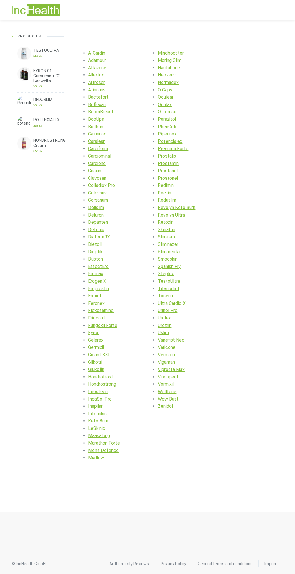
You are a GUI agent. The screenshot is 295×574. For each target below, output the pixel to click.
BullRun (95, 126)
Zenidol (165, 406)
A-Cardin (96, 53)
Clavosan (97, 178)
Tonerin (165, 296)
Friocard (96, 318)
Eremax (95, 273)
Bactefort (98, 97)
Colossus (97, 193)
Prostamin (168, 163)
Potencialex (170, 141)
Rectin (164, 193)
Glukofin (96, 369)
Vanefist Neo (171, 340)
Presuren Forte (173, 148)
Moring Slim (169, 60)
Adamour (97, 60)
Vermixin (166, 354)
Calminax (97, 134)
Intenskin (97, 413)
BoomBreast (101, 111)
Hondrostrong (102, 384)
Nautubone (169, 67)
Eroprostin (98, 288)
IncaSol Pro (100, 399)
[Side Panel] (276, 10)
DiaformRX (99, 237)
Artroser (96, 82)
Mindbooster (171, 53)
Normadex (168, 82)
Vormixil (166, 384)
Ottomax (167, 111)
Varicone (166, 347)
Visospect (168, 377)
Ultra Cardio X (172, 303)
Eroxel (94, 296)
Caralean (96, 141)
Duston (95, 259)
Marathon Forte (104, 443)
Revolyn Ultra (171, 215)
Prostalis (167, 156)
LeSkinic (96, 428)
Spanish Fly (169, 266)
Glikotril (95, 362)
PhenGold (167, 126)
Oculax (165, 104)
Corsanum (98, 200)
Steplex (166, 273)
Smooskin (167, 259)
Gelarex (95, 340)
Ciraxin (94, 170)
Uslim (163, 332)
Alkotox (96, 75)
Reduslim (167, 200)
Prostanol (168, 170)
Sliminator (168, 237)
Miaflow (96, 457)
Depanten (98, 222)
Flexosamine (101, 310)
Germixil (96, 347)
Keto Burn (98, 421)
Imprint (271, 563)
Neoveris (167, 75)
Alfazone (97, 67)
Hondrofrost (100, 377)
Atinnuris (96, 90)
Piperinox (167, 134)
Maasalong (99, 435)
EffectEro (98, 266)
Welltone (167, 391)
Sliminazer (168, 244)
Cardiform (98, 148)
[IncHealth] (36, 10)
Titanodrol (168, 288)
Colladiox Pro (101, 185)
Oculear (165, 97)
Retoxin (165, 222)
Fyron (93, 332)
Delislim (96, 207)
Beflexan (97, 104)
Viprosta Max (171, 369)
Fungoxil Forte (102, 325)
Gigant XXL (99, 354)
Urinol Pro (167, 310)
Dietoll (95, 244)
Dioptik (95, 252)
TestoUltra (169, 281)
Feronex (96, 303)
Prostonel (168, 178)
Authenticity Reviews (129, 563)
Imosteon (98, 391)
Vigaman (166, 362)
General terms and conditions (225, 563)
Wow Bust (168, 399)
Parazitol (167, 119)
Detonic (96, 229)
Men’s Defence (103, 450)
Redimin (166, 185)
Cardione (97, 163)
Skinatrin (166, 229)
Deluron (96, 215)
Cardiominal (99, 156)
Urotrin (164, 325)
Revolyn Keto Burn (176, 207)
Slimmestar (169, 252)
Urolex (164, 318)
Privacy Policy (173, 563)
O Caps (165, 90)
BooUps (96, 119)
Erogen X (97, 281)
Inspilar (95, 406)
